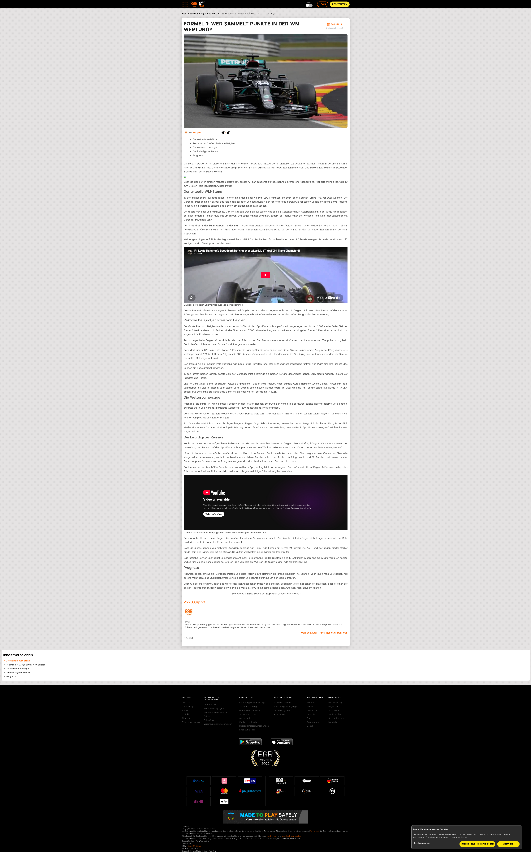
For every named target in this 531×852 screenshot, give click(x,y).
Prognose (11, 676)
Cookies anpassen (421, 843)
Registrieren (339, 4)
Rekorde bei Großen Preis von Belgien (25, 665)
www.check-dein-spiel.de (291, 836)
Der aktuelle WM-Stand (18, 661)
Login (322, 4)
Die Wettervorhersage (17, 668)
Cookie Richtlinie (459, 837)
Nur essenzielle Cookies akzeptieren (477, 844)
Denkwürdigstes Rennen (18, 672)
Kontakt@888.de (194, 846)
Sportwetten (189, 13)
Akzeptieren (508, 844)
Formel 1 (211, 13)
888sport (197, 133)
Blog (201, 13)
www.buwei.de (271, 836)
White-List (314, 831)
